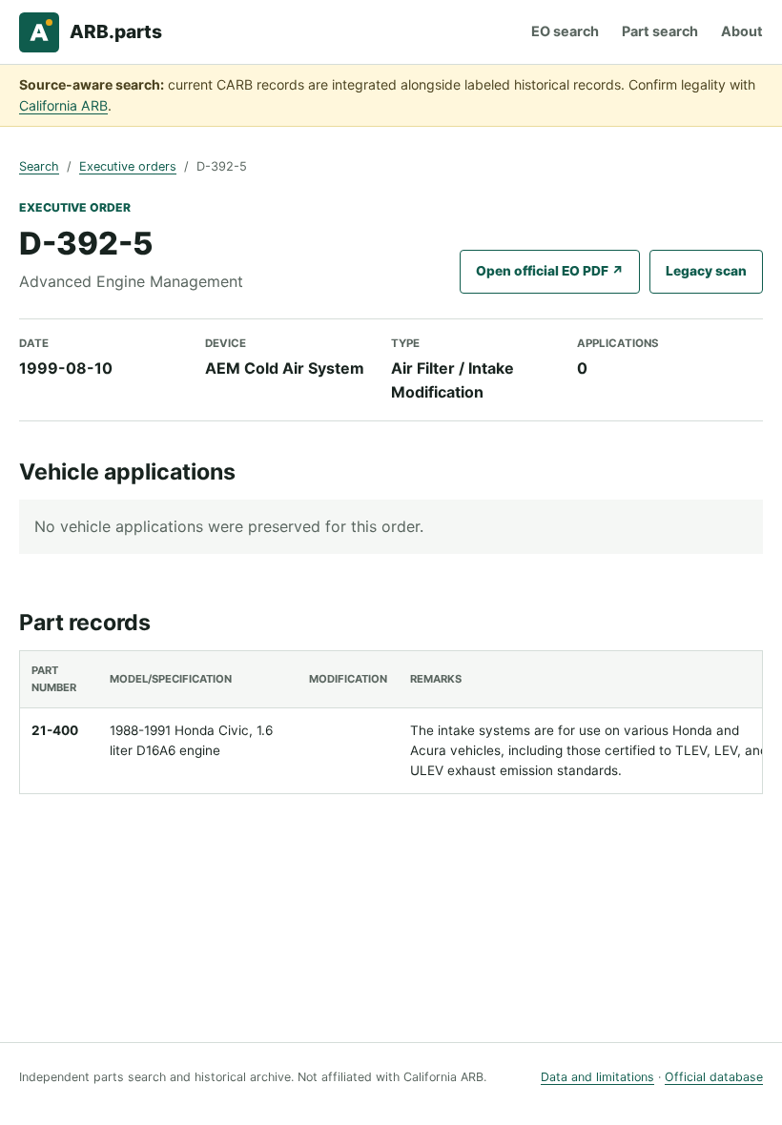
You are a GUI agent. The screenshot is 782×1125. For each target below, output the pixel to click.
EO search (565, 31)
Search (39, 166)
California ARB (63, 105)
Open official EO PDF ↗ (550, 270)
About (742, 31)
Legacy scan (706, 270)
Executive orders (127, 166)
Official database (714, 1077)
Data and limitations (597, 1077)
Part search (660, 31)
